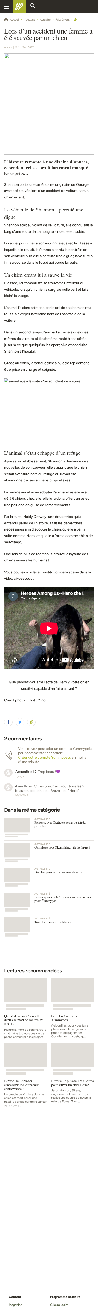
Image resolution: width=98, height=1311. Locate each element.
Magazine (15, 1305)
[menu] (6, 6)
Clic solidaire (59, 1305)
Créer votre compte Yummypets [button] (44, 757)
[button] (8, 722)
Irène (8, 47)
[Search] (33, 6)
